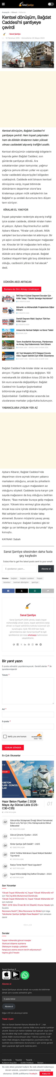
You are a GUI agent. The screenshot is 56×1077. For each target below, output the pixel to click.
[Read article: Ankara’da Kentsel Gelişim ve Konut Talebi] (8, 333)
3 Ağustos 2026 (23, 324)
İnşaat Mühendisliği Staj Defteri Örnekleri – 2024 (30, 874)
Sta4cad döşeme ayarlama (14, 943)
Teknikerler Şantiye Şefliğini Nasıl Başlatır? (20, 914)
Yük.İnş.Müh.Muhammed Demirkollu (22, 896)
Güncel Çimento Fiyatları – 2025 (23, 835)
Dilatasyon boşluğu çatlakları (14, 946)
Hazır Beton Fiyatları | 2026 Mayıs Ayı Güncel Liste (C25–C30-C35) (20, 805)
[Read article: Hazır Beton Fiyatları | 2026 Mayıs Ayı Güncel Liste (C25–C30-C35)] (28, 779)
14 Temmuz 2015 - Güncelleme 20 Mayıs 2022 (25, 38)
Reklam (40, 1063)
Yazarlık (29, 1060)
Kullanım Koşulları (9, 1063)
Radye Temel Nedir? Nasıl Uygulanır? (26, 865)
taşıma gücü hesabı (10, 952)
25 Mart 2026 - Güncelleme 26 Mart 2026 (33, 359)
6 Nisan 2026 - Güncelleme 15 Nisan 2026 (33, 347)
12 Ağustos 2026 (24, 301)
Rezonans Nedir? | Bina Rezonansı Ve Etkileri (22, 911)
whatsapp (32, 635)
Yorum (6, 675)
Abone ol (46, 568)
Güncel (14, 12)
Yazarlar (18, 1060)
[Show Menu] (3, 4)
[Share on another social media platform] (48, 591)
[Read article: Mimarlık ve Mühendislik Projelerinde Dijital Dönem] (8, 310)
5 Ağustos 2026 (23, 313)
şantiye (35, 582)
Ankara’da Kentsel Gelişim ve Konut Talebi (34, 330)
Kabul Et (46, 1074)
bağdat (14, 578)
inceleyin (33, 1073)
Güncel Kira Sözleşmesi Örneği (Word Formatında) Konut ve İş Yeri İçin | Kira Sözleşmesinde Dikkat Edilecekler (31, 823)
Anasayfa (5, 12)
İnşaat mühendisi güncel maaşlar (16, 940)
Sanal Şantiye (15, 34)
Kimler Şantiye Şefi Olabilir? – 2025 (25, 844)
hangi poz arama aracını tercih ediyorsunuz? (21, 949)
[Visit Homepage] (26, 4)
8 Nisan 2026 (22, 333)
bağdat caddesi (27, 578)
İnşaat (39, 578)
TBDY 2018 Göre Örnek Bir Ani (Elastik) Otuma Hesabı (26, 905)
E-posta (6, 721)
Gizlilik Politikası (27, 1063)
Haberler (22, 12)
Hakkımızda (7, 1060)
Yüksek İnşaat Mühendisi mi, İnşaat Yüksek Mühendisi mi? (28, 893)
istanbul (6, 582)
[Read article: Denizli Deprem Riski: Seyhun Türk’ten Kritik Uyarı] (8, 321)
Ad (4, 709)
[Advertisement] (28, 99)
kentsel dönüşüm (21, 582)
